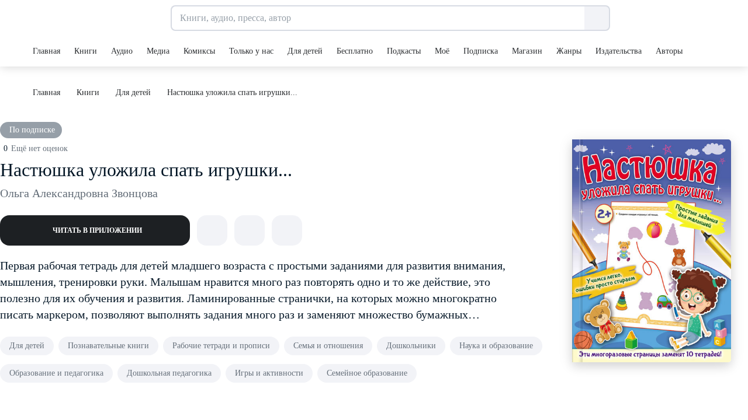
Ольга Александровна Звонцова (79, 193)
